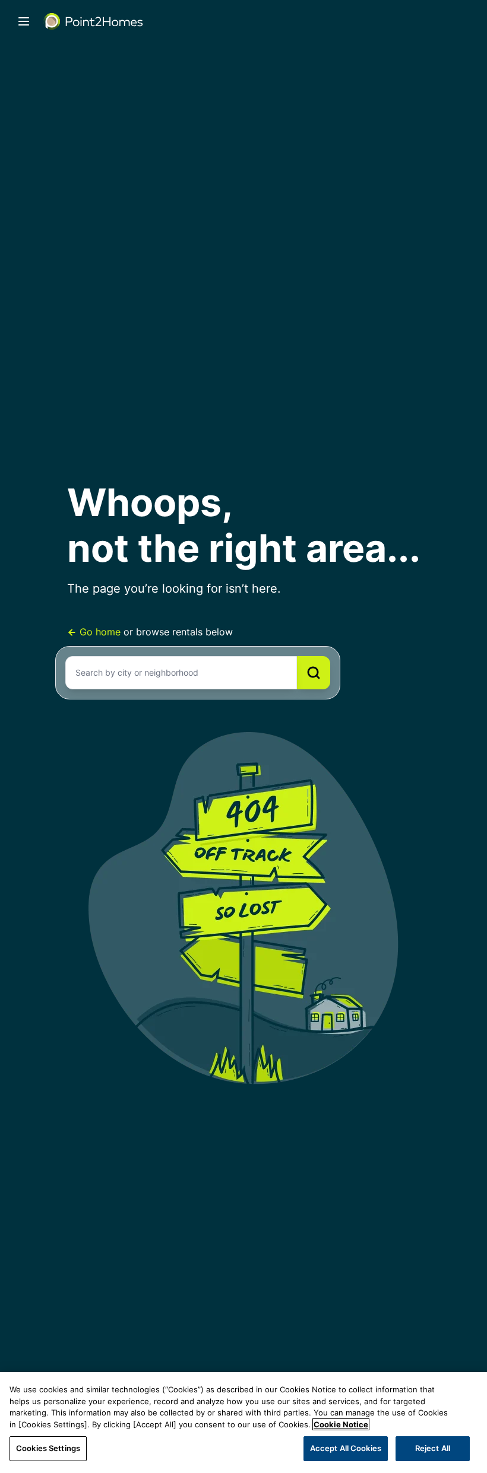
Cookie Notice (341, 1424)
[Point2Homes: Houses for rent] (94, 21)
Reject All (432, 1448)
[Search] (313, 672)
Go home (100, 632)
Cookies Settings (48, 1448)
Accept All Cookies (345, 1448)
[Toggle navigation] (23, 21)
